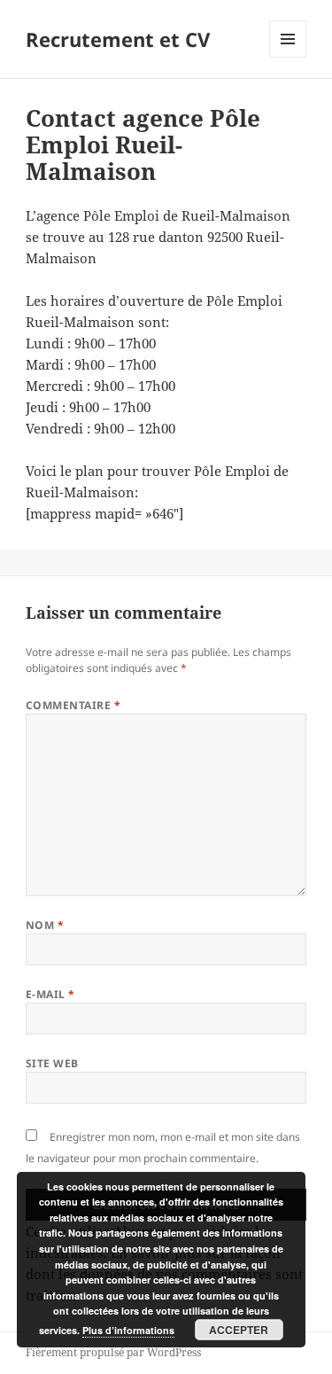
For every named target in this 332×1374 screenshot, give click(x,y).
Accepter (238, 1330)
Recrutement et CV (118, 39)
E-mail (50, 994)
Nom (45, 925)
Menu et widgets (288, 57)
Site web (52, 1063)
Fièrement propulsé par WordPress (113, 1352)
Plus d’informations (128, 1330)
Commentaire (73, 705)
